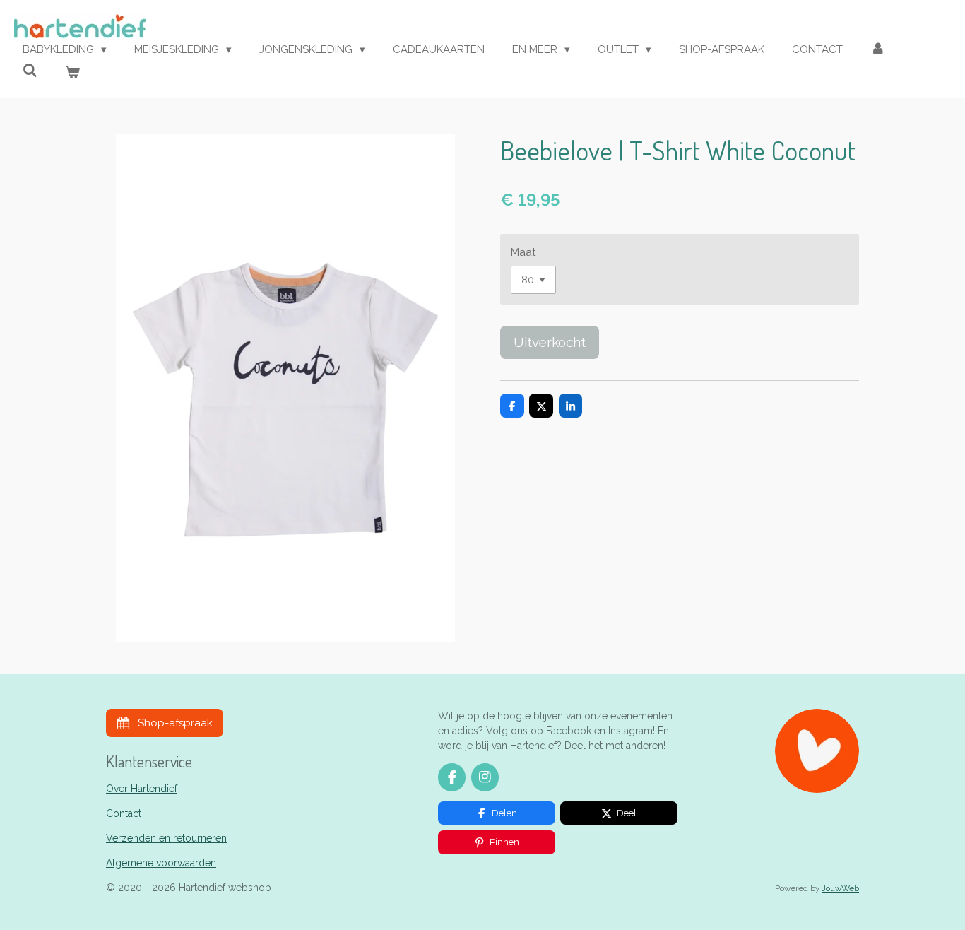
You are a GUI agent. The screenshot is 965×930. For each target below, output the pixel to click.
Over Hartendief (141, 788)
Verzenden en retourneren (166, 838)
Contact (123, 813)
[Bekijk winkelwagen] (72, 73)
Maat (523, 252)
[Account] (878, 49)
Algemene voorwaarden (161, 863)
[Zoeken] (30, 71)
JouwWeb (840, 888)
